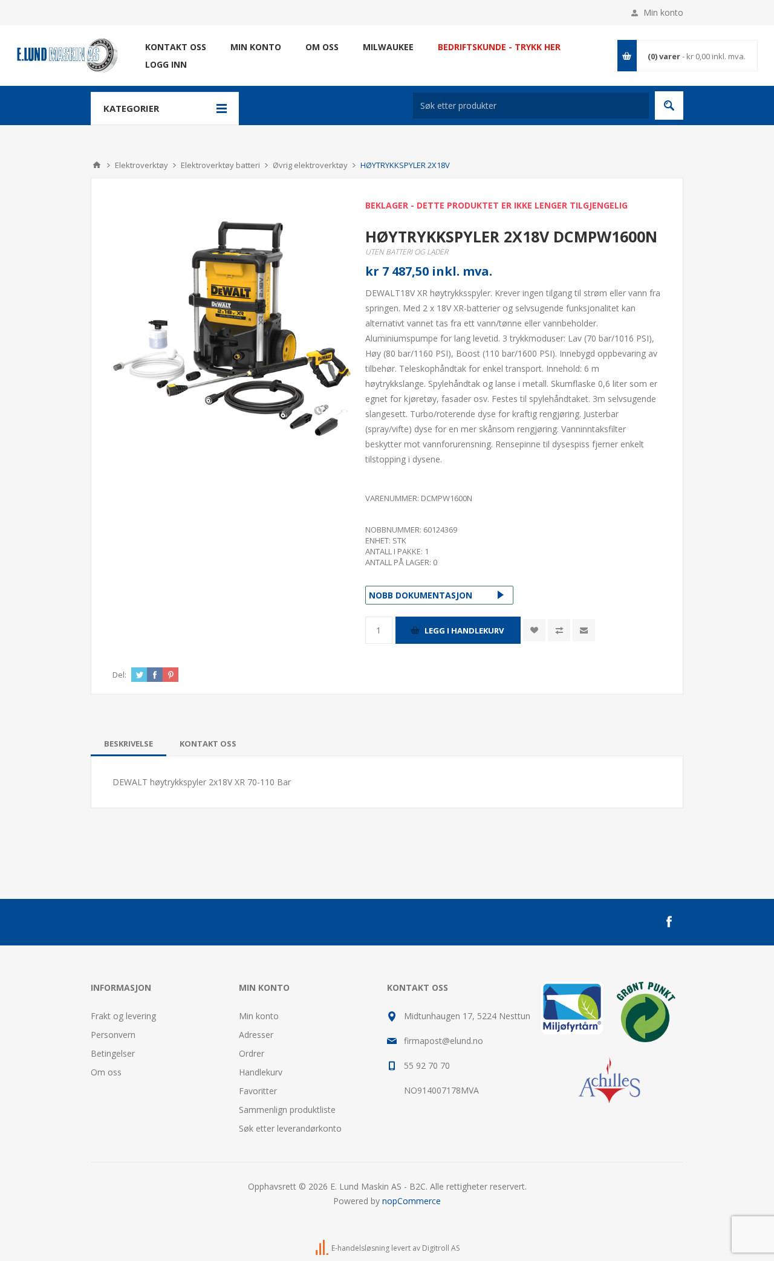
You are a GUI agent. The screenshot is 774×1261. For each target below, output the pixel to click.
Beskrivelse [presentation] (128, 743)
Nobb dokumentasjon (420, 595)
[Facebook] (668, 922)
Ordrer (251, 1053)
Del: (119, 674)
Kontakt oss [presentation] (208, 743)
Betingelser (113, 1053)
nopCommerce (411, 1201)
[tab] (128, 743)
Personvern (113, 1034)
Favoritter (258, 1091)
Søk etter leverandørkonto (290, 1128)
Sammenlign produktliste (287, 1109)
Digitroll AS (441, 1248)
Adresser (256, 1034)
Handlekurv (260, 1072)
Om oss (106, 1072)
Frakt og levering (123, 1016)
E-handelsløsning (360, 1248)
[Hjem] (97, 165)
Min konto (663, 12)
